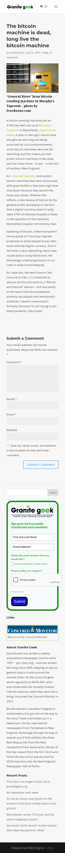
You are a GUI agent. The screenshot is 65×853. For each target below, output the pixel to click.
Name (11, 399)
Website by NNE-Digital (28, 848)
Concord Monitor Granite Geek (31, 564)
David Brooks (17, 52)
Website (11, 430)
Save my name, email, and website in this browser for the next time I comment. (31, 450)
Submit (19, 601)
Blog (45, 52)
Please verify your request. (26, 570)
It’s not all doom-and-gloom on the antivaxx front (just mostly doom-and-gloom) (31, 803)
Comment (14, 362)
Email (11, 414)
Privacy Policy (17, 592)
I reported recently (22, 176)
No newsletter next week (22, 792)
